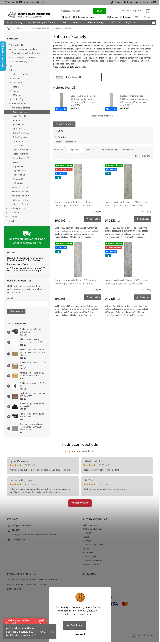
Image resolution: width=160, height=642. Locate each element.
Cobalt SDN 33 (19, 145)
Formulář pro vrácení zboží (20, 264)
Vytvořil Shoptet (145, 635)
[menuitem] (14, 22)
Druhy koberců (14, 589)
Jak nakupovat (90, 525)
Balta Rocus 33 (19, 128)
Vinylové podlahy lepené (23, 57)
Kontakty (87, 532)
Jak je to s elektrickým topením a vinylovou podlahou (32, 579)
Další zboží (14, 212)
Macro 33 (17, 162)
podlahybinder (18, 539)
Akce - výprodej (16, 44)
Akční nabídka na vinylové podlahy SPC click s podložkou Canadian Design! (26, 269)
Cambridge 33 (19, 141)
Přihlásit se (16, 311)
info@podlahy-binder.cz (23, 525)
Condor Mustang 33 (22, 149)
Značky (12, 221)
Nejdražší (90, 149)
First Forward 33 (20, 153)
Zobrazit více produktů (101, 115)
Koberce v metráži (20, 74)
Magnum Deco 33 (20, 170)
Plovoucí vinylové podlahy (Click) (27, 53)
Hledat (99, 10)
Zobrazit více (80, 503)
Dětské (16, 86)
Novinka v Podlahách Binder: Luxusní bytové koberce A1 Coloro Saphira (25, 259)
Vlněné (16, 91)
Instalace (87, 537)
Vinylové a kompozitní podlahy (23, 49)
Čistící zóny (18, 99)
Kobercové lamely (21, 112)
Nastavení (80, 634)
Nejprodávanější (109, 149)
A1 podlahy (88, 552)
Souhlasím (76, 625)
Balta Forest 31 (20, 116)
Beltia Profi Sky (20, 137)
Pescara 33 (18, 179)
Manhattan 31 (19, 174)
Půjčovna (13, 216)
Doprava (114, 17)
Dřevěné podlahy (17, 208)
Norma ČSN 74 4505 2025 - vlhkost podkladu (27, 584)
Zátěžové (17, 82)
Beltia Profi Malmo (21, 133)
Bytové (16, 78)
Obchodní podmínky (92, 529)
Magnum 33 (18, 166)
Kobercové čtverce (21, 107)
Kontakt (127, 17)
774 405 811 (17, 530)
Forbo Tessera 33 (21, 158)
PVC (10, 65)
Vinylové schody (19, 61)
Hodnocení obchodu (80, 444)
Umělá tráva (17, 183)
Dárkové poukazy (86, 17)
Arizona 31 (17, 120)
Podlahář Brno (89, 556)
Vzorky (68, 17)
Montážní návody (91, 564)
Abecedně (128, 149)
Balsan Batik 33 (20, 124)
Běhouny (17, 95)
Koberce (13, 70)
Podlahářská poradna (93, 544)
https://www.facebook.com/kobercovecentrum (34, 534)
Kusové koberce (19, 103)
